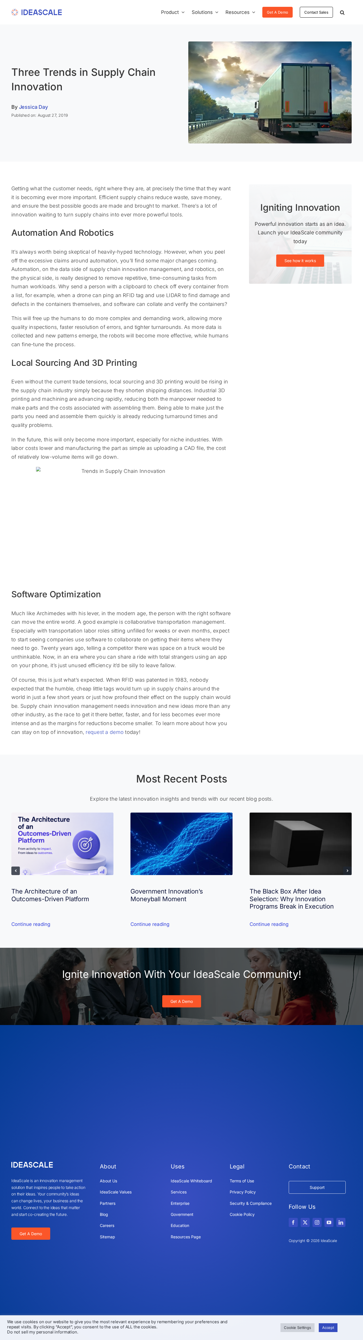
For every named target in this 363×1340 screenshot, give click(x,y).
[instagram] (317, 1222)
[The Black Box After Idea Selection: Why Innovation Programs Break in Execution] (301, 816)
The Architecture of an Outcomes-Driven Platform (50, 895)
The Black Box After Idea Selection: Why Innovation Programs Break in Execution (292, 899)
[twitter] (305, 1222)
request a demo (105, 732)
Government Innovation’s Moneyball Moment (166, 895)
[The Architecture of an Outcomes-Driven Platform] (62, 816)
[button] (342, 12)
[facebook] (293, 1222)
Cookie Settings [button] (297, 1327)
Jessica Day (33, 107)
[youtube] (329, 1222)
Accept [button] (328, 1327)
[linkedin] (340, 1222)
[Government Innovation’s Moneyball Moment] (181, 816)
